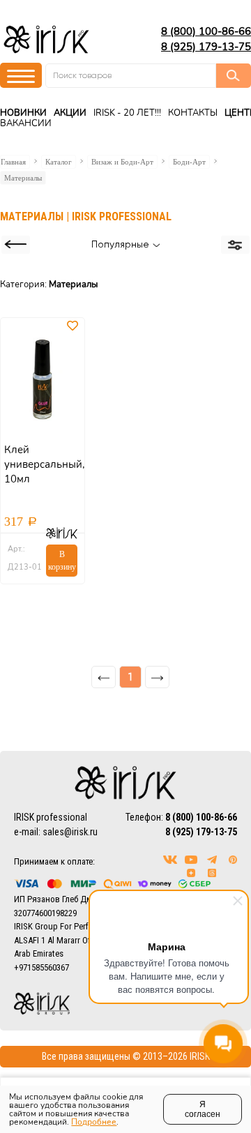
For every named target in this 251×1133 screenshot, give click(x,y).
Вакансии (26, 123)
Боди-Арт (189, 162)
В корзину (62, 560)
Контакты (193, 113)
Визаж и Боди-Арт (122, 162)
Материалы (23, 178)
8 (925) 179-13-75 (206, 47)
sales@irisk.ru (70, 831)
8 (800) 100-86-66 (206, 31)
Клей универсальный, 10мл (44, 464)
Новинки (23, 113)
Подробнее (93, 1121)
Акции (70, 113)
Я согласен (202, 1109)
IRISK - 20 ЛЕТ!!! (127, 113)
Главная (13, 162)
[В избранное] (74, 326)
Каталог (58, 162)
